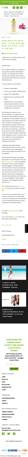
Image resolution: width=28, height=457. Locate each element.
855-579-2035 (6, 428)
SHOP (3, 382)
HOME (3, 377)
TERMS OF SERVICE (7, 412)
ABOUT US (5, 379)
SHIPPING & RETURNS (8, 414)
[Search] (17, 7)
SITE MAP (4, 419)
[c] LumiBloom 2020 (14, 441)
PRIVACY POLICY (7, 417)
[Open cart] (21, 7)
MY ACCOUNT (6, 384)
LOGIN (4, 389)
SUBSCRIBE (14, 368)
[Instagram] (14, 433)
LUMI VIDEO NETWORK (8, 398)
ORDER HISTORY (6, 387)
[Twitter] (8, 433)
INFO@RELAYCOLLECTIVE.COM (11, 430)
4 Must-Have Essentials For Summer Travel (10, 285)
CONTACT (5, 403)
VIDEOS (4, 401)
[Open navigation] (25, 7)
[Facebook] (3, 433)
